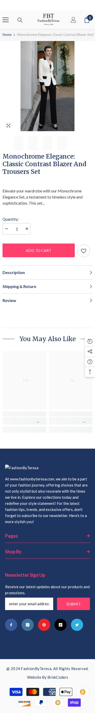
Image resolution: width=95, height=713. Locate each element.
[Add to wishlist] (83, 251)
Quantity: (11, 219)
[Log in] (73, 20)
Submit (73, 604)
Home (7, 35)
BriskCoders (57, 677)
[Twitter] (77, 625)
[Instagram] (28, 625)
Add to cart (38, 250)
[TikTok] (60, 625)
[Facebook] (11, 625)
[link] (24, 420)
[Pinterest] (44, 625)
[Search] (20, 20)
